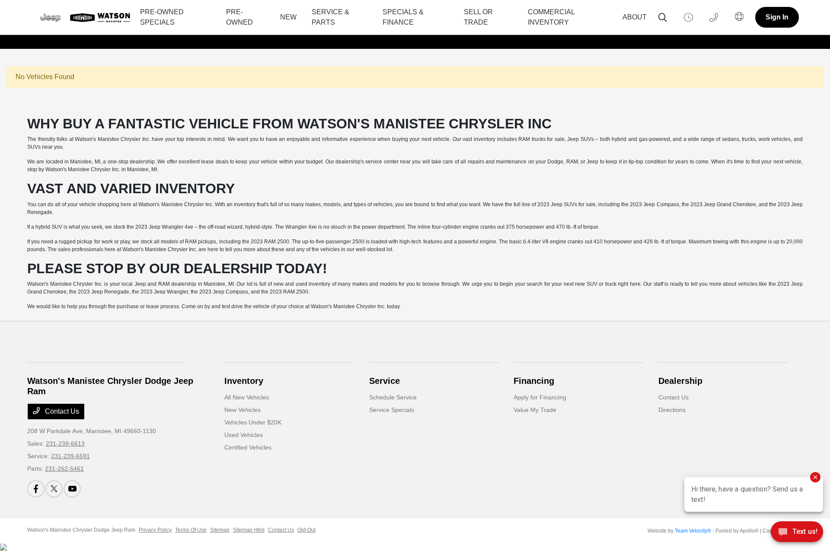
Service (384, 381)
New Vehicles (242, 409)
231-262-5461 (64, 468)
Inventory (243, 381)
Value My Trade (535, 409)
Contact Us (61, 411)
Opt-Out (306, 530)
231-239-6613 (65, 443)
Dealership (680, 381)
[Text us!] (797, 534)
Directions (672, 409)
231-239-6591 (70, 456)
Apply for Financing (540, 397)
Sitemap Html (249, 530)
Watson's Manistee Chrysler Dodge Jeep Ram (81, 530)
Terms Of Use (191, 530)
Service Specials (391, 409)
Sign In (777, 17)
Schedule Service (393, 397)
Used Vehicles (243, 434)
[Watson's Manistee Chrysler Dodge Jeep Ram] (82, 17)
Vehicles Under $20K (252, 422)
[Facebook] (36, 489)
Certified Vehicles (247, 447)
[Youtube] (72, 489)
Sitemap (220, 530)
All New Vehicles (246, 397)
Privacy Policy (155, 530)
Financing (534, 381)
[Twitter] (54, 489)
